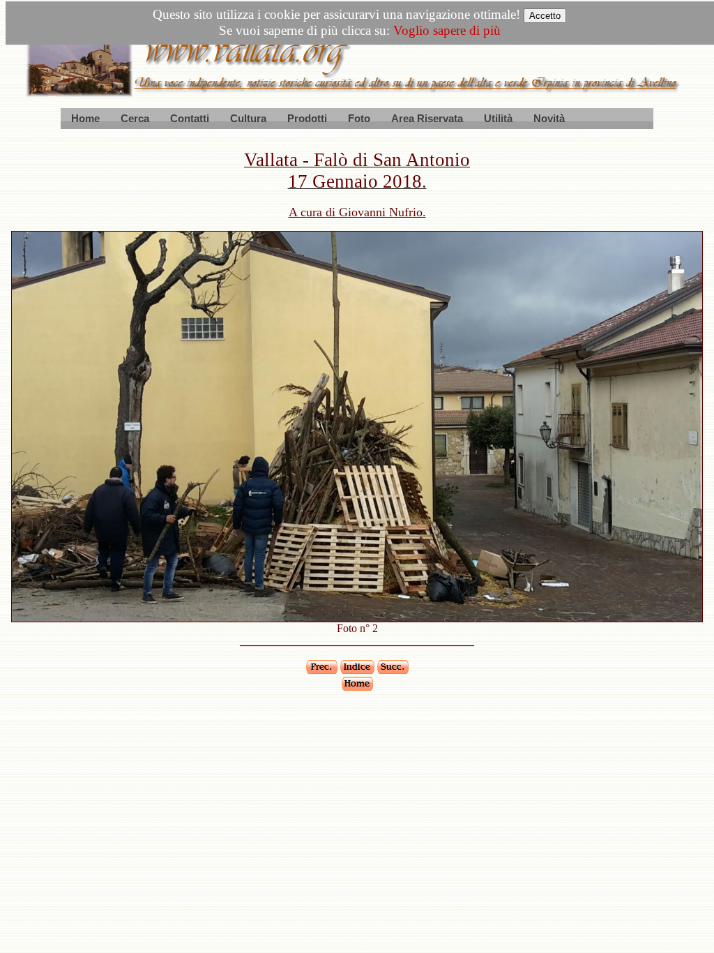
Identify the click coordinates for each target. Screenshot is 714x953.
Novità (549, 118)
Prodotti (307, 118)
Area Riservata (427, 118)
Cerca (135, 118)
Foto (359, 118)
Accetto (545, 15)
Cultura (248, 118)
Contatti (189, 118)
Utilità (498, 118)
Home (85, 118)
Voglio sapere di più (447, 30)
